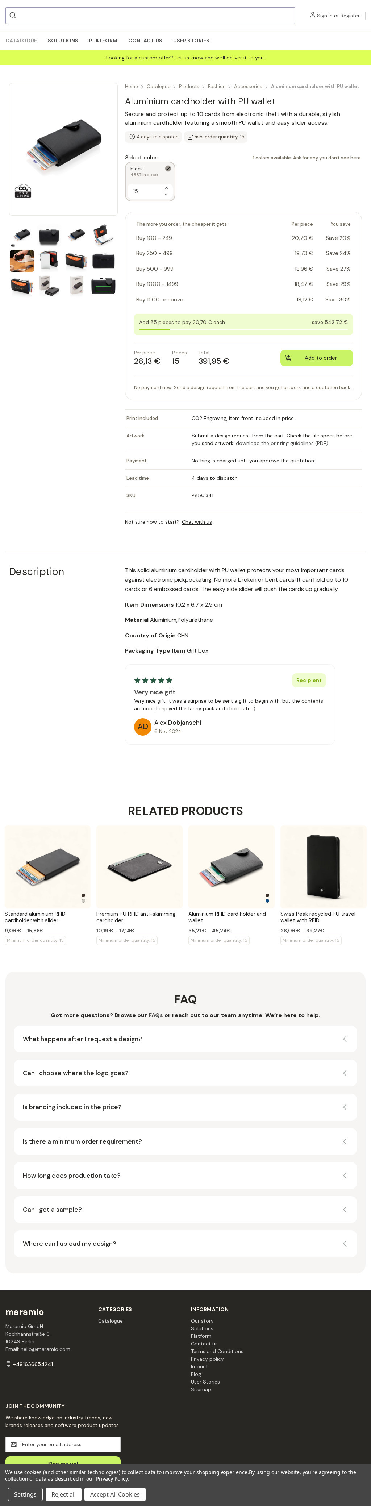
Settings (25, 1494)
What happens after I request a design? (82, 1039)
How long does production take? (72, 1176)
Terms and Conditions (217, 1351)
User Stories (191, 40)
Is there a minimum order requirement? (82, 1141)
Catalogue (21, 40)
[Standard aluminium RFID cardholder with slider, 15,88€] (47, 867)
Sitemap (201, 1389)
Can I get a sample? (52, 1210)
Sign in (325, 15)
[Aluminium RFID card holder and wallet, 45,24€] (231, 867)
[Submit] (13, 16)
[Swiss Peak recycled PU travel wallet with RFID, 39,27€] (323, 867)
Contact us (145, 40)
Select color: (243, 157)
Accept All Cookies (115, 1494)
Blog (196, 1374)
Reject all (63, 1494)
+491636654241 (33, 1364)
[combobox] (150, 15)
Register (350, 15)
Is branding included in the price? (72, 1107)
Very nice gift (154, 692)
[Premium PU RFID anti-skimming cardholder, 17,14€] (139, 867)
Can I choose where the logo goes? (76, 1073)
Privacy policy (207, 1359)
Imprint (199, 1366)
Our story (202, 1321)
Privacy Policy (112, 1478)
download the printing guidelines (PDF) (282, 443)
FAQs (156, 1015)
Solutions (63, 40)
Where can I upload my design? (69, 1244)
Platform (103, 40)
